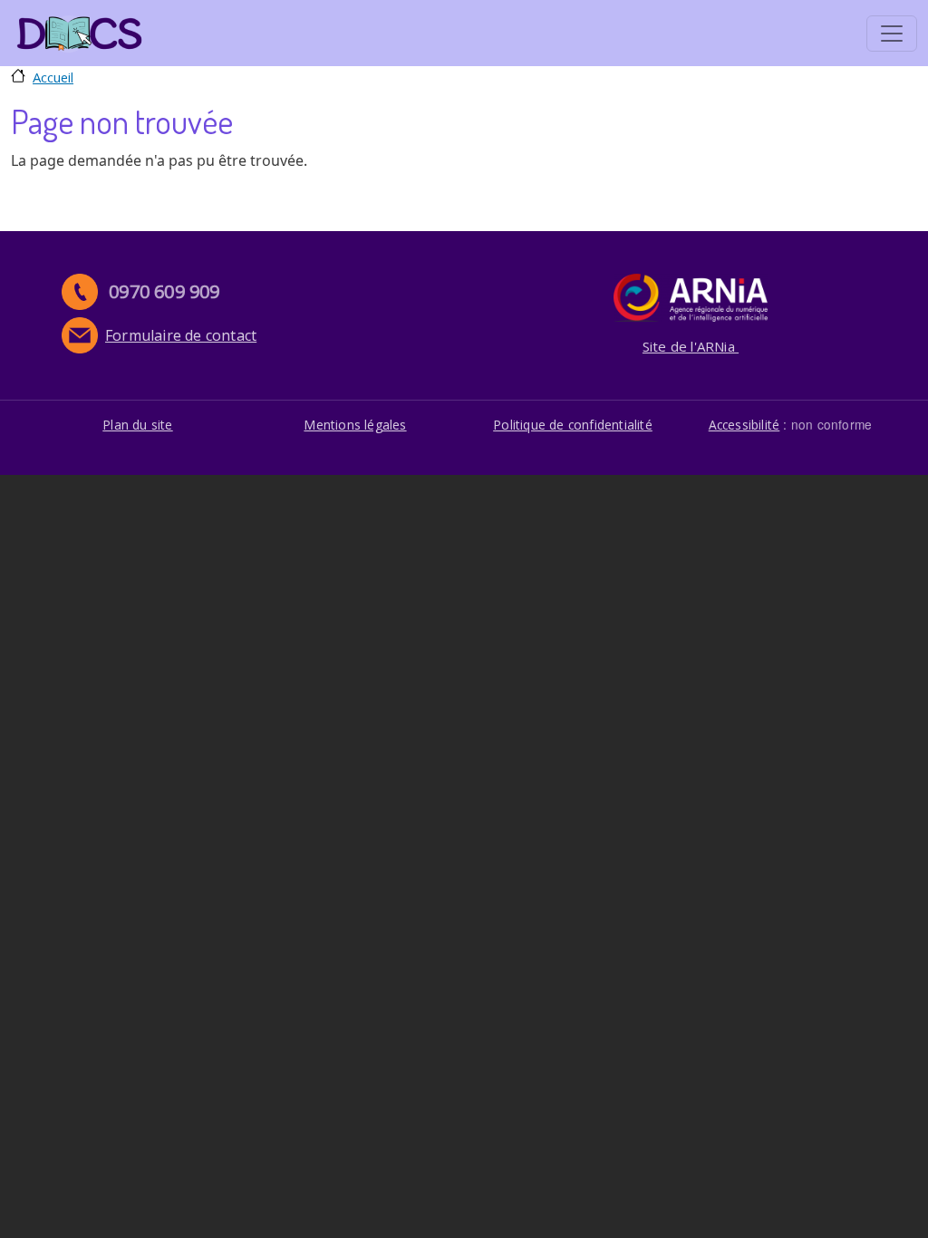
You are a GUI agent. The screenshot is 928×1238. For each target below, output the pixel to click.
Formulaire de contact (180, 335)
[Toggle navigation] (891, 33)
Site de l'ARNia (691, 346)
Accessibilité (744, 424)
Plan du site (137, 424)
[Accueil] (79, 33)
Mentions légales (355, 424)
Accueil (53, 77)
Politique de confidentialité (572, 424)
